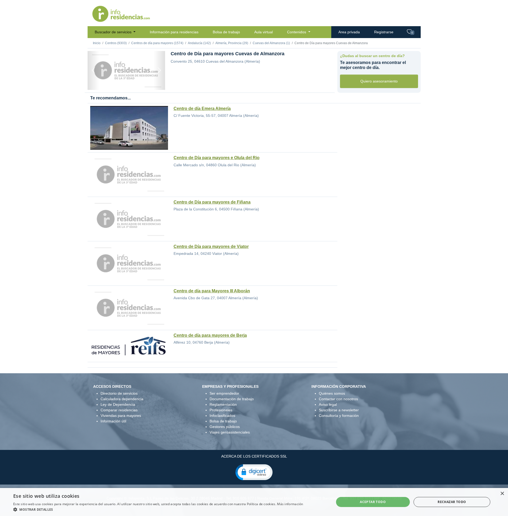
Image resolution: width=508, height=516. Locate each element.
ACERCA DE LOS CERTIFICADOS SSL (254, 456)
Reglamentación (223, 404)
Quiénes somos (332, 393)
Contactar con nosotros (338, 399)
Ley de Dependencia (118, 404)
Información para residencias (174, 32)
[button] (254, 472)
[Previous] (93, 70)
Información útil (113, 421)
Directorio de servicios (119, 393)
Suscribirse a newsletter (339, 410)
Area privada (349, 32)
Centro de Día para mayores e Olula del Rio (217, 157)
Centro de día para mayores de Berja (210, 335)
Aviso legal (328, 404)
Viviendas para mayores (121, 415)
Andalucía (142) (199, 43)
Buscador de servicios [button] (114, 32)
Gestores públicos (225, 427)
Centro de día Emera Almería (202, 108)
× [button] (502, 494)
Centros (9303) (116, 43)
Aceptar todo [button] (373, 502)
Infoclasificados (222, 415)
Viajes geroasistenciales (230, 432)
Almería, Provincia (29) (231, 43)
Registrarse (383, 32)
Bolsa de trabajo (226, 32)
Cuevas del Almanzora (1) (271, 43)
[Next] (159, 70)
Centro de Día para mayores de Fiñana (212, 202)
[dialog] (254, 502)
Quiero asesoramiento (379, 81)
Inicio (97, 43)
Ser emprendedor (224, 393)
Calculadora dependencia (122, 399)
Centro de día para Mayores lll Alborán (212, 291)
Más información (290, 504)
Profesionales (221, 410)
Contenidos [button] (297, 32)
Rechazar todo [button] (452, 502)
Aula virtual (263, 32)
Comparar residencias (119, 410)
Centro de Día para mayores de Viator (211, 246)
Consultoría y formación (339, 415)
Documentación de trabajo (232, 399)
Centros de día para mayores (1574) (157, 43)
